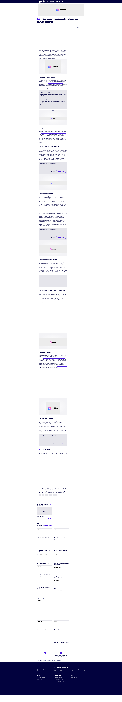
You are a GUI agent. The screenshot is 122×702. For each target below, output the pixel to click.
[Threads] (55, 670)
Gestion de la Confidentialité (59, 681)
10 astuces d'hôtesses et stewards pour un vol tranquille (61, 564)
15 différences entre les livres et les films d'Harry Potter (43, 588)
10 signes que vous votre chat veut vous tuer (60, 551)
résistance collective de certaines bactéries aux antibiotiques (53, 132)
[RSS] (84, 670)
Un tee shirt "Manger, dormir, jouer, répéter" (41, 517)
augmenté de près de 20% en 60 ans (55, 82)
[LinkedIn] (78, 670)
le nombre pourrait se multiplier (53, 297)
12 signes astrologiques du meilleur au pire (61, 630)
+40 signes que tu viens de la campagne (61, 642)
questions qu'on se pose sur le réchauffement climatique (50, 491)
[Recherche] (84, 1)
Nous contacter (39, 688)
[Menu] (37, 1)
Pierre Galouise (52, 24)
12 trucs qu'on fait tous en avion (43, 563)
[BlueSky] (61, 670)
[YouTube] (72, 670)
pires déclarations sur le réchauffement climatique (52, 492)
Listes (47, 1)
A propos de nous (39, 679)
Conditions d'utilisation (58, 677)
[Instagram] (37, 670)
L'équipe (38, 681)
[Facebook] (43, 670)
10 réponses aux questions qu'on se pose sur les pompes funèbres (61, 656)
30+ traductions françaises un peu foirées (43, 630)
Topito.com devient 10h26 (41, 677)
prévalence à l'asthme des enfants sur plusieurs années (54, 357)
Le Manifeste (39, 685)
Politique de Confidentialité (59, 679)
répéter (50, 504)
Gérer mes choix (53, 106)
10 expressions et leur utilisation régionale (60, 538)
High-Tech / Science (42, 24)
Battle (63, 1)
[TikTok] (67, 670)
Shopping (58, 1)
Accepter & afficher (61, 106)
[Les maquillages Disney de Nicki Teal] (45, 653)
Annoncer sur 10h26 (74, 677)
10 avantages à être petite (42, 618)
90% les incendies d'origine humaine (55, 200)
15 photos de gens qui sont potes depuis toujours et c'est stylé (60, 589)
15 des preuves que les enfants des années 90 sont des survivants (60, 576)
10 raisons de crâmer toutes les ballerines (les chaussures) (43, 538)
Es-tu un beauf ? (40, 643)
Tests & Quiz (52, 1)
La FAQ (38, 683)
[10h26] (42, 1)
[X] (49, 670)
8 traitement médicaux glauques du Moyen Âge (43, 575)
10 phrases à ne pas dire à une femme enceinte (44, 551)
